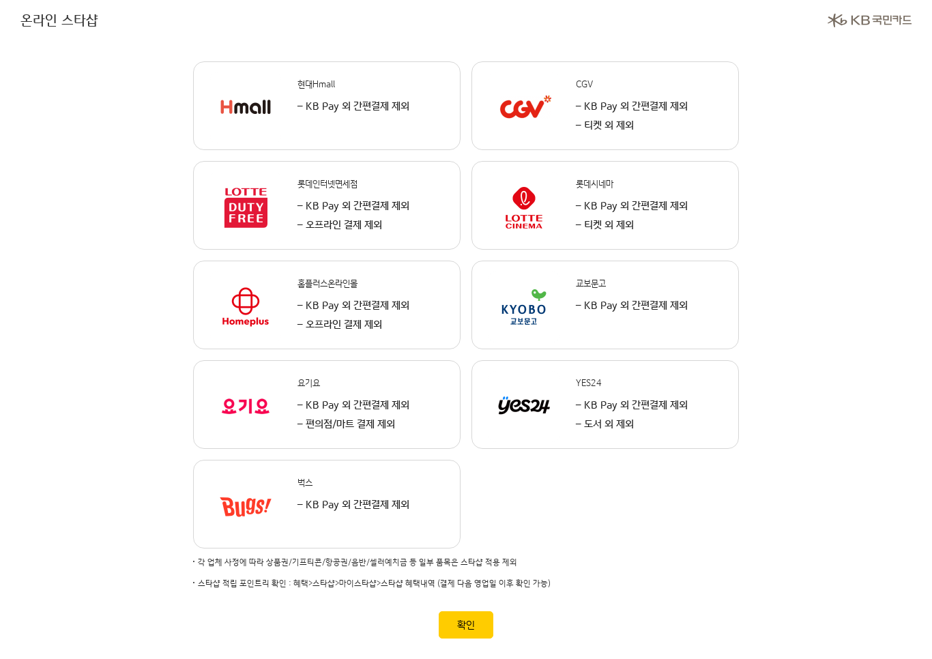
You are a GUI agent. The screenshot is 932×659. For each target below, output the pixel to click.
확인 (466, 625)
